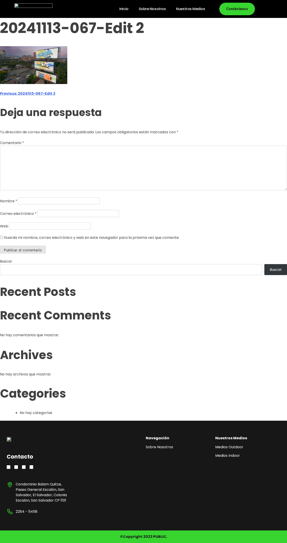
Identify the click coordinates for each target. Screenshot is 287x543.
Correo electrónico (18, 213)
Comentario (12, 142)
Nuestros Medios (190, 8)
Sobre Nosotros (152, 8)
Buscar (6, 261)
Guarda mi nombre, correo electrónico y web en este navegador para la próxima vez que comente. (91, 237)
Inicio (123, 8)
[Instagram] (8, 467)
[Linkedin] (16, 467)
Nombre (8, 201)
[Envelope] (31, 467)
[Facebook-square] (24, 467)
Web (4, 226)
